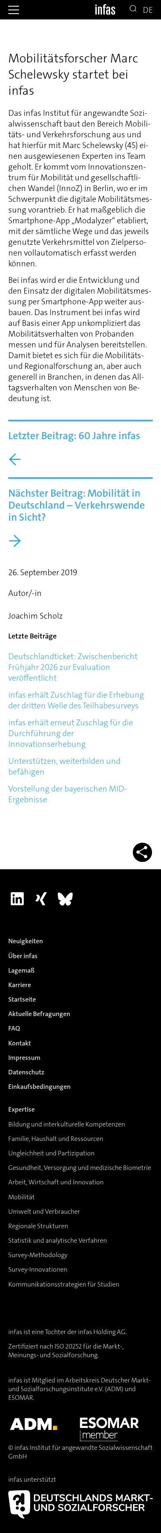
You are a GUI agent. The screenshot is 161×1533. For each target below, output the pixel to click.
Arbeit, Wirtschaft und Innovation (56, 1182)
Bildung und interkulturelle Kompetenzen (66, 1124)
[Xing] (41, 899)
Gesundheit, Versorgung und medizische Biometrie (79, 1167)
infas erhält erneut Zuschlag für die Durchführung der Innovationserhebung (70, 733)
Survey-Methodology (37, 1255)
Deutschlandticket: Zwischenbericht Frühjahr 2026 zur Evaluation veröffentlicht (72, 667)
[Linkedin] (17, 899)
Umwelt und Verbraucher (44, 1211)
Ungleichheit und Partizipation (51, 1153)
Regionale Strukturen (38, 1226)
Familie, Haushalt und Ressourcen (55, 1138)
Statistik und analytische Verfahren (57, 1240)
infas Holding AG (101, 1331)
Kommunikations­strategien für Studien (63, 1284)
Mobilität (21, 1197)
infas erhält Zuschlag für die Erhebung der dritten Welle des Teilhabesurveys (76, 700)
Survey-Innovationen (37, 1269)
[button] (13, 10)
